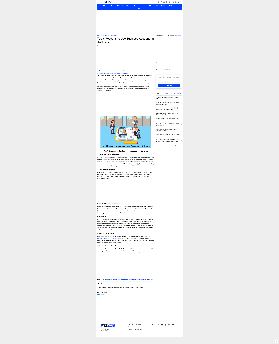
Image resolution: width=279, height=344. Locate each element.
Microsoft (120, 5)
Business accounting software (142, 82)
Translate (179, 35)
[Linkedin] (166, 2)
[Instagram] (161, 2)
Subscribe (169, 85)
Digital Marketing (162, 5)
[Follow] (173, 2)
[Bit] (158, 2)
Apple (112, 5)
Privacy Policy (139, 329)
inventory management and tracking (107, 238)
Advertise (139, 326)
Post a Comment (100, 294)
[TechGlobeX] (109, 3)
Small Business (113, 35)
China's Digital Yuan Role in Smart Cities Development (113, 73)
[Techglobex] (176, 2)
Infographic (173, 5)
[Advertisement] (139, 22)
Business (136, 5)
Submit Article (132, 326)
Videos (131, 329)
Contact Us (139, 324)
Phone (151, 5)
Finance (144, 5)
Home (105, 5)
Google (129, 5)
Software (140, 8)
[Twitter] (169, 2)
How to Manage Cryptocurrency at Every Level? (111, 71)
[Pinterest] (164, 2)
